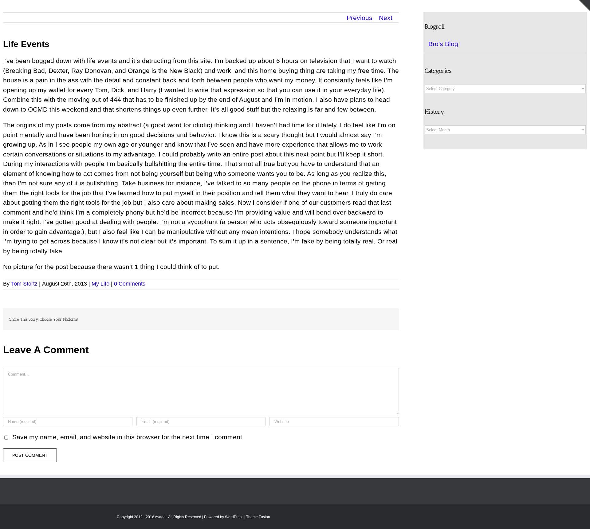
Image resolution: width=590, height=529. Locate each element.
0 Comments (129, 284)
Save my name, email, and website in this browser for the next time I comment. (128, 436)
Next (385, 17)
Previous (359, 17)
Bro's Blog (443, 43)
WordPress (234, 517)
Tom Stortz (24, 284)
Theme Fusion (258, 517)
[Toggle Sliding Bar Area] (584, 5)
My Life (100, 284)
